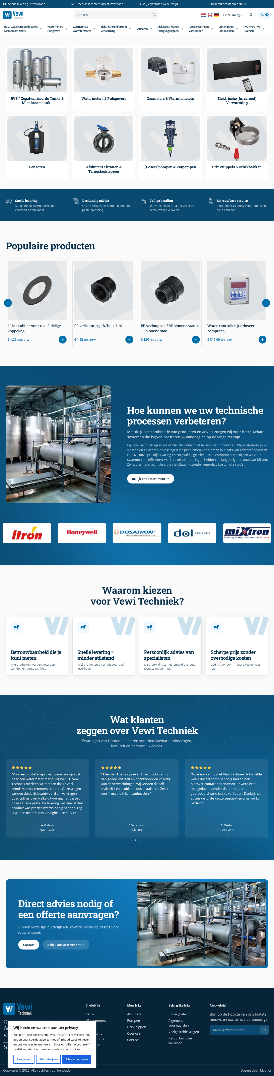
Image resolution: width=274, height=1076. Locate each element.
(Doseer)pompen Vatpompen (199, 29)
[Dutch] (204, 14)
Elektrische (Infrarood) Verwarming (114, 29)
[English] (210, 14)
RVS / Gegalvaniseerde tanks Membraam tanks (21, 29)
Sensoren (142, 29)
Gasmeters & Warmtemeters (82, 29)
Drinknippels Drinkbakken (226, 29)
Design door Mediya (256, 1070)
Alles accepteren (77, 1059)
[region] (52, 1044)
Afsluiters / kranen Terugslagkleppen (168, 29)
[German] (216, 14)
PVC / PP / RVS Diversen (252, 29)
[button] (266, 303)
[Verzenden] (264, 1030)
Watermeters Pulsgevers (55, 29)
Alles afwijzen (48, 1059)
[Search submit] (154, 14)
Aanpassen (24, 1059)
